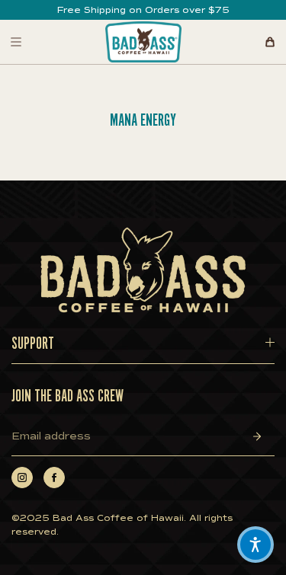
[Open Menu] (16, 42)
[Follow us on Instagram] (22, 477)
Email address (51, 436)
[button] (255, 544)
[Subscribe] (257, 436)
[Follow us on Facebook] (54, 477)
